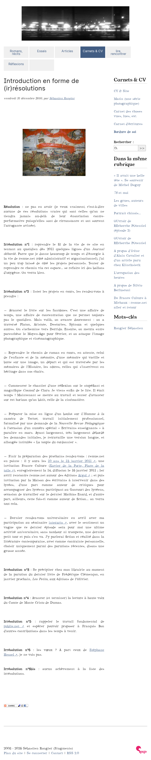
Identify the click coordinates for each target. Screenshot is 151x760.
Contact (57, 753)
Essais (41, 51)
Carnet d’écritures (128, 124)
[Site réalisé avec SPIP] (141, 750)
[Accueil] (75, 23)
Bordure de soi (125, 132)
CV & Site (121, 91)
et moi (121, 193)
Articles (67, 51)
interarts (56, 522)
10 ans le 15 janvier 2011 (70, 461)
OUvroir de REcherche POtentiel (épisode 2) (130, 225)
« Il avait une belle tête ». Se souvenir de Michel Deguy (129, 180)
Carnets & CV (93, 51)
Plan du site (13, 753)
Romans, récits (16, 52)
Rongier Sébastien (128, 328)
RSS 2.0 (73, 753)
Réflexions (16, 64)
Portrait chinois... (127, 213)
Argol (82, 475)
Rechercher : (124, 142)
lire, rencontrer (118, 52)
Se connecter (37, 753)
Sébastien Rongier (62, 98)
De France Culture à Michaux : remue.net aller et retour (130, 302)
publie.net (11, 626)
